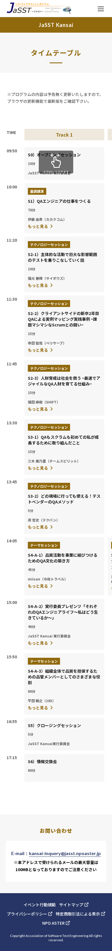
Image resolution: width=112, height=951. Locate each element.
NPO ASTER (53, 923)
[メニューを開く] (100, 9)
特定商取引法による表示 (78, 914)
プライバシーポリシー (27, 914)
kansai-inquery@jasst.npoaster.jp (65, 853)
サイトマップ (71, 904)
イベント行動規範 (40, 904)
